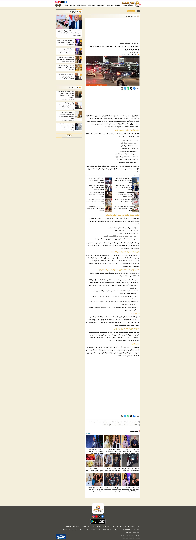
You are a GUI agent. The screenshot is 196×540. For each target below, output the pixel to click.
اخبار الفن (72, 5)
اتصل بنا (122, 535)
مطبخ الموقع (76, 527)
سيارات (81, 529)
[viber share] (125, 88)
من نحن (137, 535)
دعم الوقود (105, 425)
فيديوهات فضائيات (107, 529)
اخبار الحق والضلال (117, 529)
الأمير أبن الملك (134, 52)
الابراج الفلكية (136, 532)
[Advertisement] (112, 30)
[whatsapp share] (128, 88)
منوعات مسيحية (91, 527)
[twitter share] (131, 88)
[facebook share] (134, 88)
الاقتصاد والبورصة (135, 529)
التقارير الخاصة (101, 5)
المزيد (69, 136)
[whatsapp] (122, 88)
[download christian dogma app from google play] (98, 521)
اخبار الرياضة (83, 527)
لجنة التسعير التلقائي (122, 422)
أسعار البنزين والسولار (134, 422)
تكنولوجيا (87, 529)
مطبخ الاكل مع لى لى (96, 529)
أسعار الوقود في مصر (110, 422)
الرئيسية (117, 5)
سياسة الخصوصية (130, 535)
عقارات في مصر (66, 529)
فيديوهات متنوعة (81, 5)
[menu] (59, 5)
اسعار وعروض (131, 11)
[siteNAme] (131, 3)
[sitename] (98, 508)
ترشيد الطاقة (126, 425)
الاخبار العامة (110, 5)
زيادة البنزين (101, 422)
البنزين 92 (119, 425)
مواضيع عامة (68, 527)
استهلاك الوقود (135, 425)
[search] (56, 5)
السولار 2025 (93, 422)
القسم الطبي (91, 5)
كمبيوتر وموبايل (126, 529)
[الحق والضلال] (138, 11)
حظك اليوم (128, 532)
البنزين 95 (112, 425)
